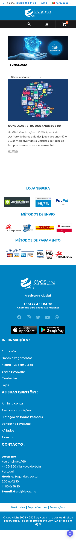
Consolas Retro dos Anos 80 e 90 (34, 126)
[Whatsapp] (56, 317)
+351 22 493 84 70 (26, 2)
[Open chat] (70, 533)
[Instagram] (28, 317)
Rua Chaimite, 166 (14, 462)
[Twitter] (38, 317)
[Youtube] (47, 317)
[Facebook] (19, 317)
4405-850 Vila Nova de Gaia (21, 466)
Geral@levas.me (24, 491)
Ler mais (13, 150)
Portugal (8, 471)
